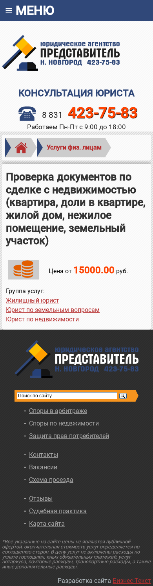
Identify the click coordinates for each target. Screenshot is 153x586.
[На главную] (76, 52)
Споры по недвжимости (64, 423)
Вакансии (43, 467)
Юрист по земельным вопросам (53, 310)
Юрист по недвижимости (42, 319)
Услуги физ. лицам (74, 147)
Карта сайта (47, 523)
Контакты (43, 454)
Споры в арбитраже (58, 411)
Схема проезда (51, 479)
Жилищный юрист (32, 300)
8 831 (90, 115)
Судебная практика (58, 511)
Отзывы (41, 498)
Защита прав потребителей (69, 436)
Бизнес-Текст (132, 580)
